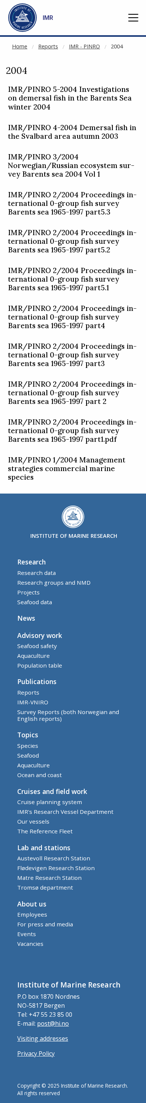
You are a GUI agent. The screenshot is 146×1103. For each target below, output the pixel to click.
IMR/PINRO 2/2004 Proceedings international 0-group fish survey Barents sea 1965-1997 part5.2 (72, 241)
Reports (48, 46)
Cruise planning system (49, 802)
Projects (28, 592)
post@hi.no (53, 1023)
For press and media (45, 924)
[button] (133, 17)
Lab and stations (43, 847)
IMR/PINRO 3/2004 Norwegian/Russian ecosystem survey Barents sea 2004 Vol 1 (71, 166)
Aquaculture (33, 655)
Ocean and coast (39, 775)
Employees (32, 914)
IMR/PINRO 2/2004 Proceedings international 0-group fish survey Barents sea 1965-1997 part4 (72, 317)
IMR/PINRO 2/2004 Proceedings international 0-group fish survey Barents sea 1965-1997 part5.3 (72, 203)
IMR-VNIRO (32, 702)
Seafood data (34, 602)
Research (31, 561)
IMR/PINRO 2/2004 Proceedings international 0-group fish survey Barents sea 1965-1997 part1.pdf (72, 431)
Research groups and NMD (54, 582)
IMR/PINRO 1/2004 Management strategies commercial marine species (66, 469)
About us (31, 903)
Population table (39, 665)
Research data (36, 572)
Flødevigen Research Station (56, 868)
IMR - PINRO (84, 46)
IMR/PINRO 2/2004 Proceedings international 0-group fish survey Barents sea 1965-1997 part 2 (72, 393)
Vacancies (30, 943)
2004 (117, 46)
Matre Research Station (49, 877)
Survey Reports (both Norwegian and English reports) (68, 715)
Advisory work (39, 635)
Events (26, 934)
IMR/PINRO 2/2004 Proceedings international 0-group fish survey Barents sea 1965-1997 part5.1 (72, 279)
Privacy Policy (36, 1053)
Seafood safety (37, 646)
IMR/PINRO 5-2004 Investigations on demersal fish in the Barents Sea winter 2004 (70, 98)
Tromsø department (45, 887)
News (26, 618)
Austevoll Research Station (53, 858)
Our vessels (33, 821)
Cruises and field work (52, 791)
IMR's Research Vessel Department (65, 811)
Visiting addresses (42, 1038)
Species (27, 745)
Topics (27, 734)
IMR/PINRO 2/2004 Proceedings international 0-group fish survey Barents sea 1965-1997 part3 (72, 355)
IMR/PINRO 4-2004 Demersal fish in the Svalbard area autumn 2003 (72, 132)
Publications (37, 681)
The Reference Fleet (45, 831)
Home (19, 46)
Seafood (28, 755)
